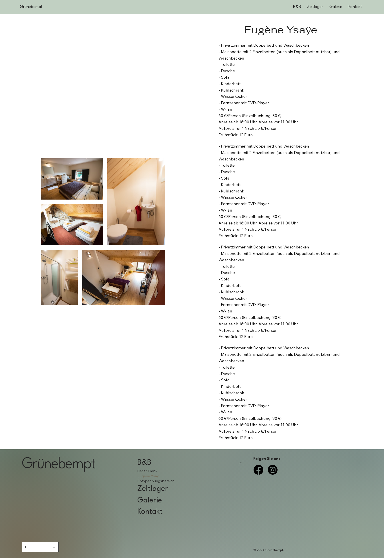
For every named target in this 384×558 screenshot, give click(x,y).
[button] (297, 7)
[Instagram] (273, 470)
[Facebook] (258, 470)
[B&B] (240, 462)
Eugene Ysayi (148, 476)
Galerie (149, 500)
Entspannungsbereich (155, 481)
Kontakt (150, 512)
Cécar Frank (147, 471)
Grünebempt (31, 7)
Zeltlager (152, 489)
